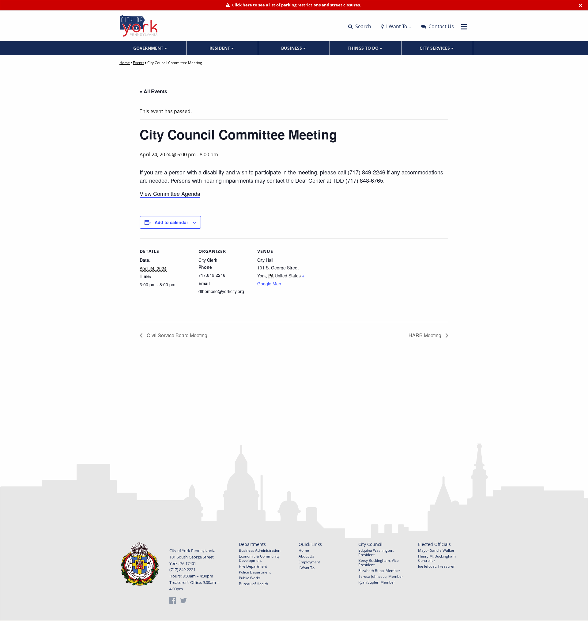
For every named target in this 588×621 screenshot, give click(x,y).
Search (362, 26)
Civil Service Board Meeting (176, 335)
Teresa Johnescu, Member (380, 576)
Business (292, 48)
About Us (306, 556)
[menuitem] (151, 48)
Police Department (255, 572)
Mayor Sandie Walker (436, 550)
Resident (220, 48)
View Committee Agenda (170, 193)
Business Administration (259, 550)
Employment (309, 562)
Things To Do (364, 48)
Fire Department (253, 566)
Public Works (250, 578)
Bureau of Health (253, 583)
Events (138, 62)
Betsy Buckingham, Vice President (378, 562)
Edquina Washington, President (376, 552)
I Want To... (308, 567)
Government (148, 48)
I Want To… (398, 26)
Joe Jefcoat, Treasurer (436, 566)
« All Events (153, 91)
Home (124, 62)
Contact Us (440, 26)
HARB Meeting (426, 335)
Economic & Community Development (259, 558)
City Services (435, 48)
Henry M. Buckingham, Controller (437, 558)
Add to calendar (171, 222)
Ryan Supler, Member (376, 582)
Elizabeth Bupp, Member (379, 570)
